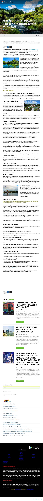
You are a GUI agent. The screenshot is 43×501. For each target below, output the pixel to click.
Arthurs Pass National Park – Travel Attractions (11, 419)
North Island (33, 49)
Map (38, 35)
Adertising (5, 462)
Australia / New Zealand (10, 29)
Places (33, 454)
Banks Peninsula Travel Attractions (9, 417)
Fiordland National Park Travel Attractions (10, 422)
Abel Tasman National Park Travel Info (10, 415)
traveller (19, 309)
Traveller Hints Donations (7, 391)
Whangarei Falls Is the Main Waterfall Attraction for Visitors (14, 433)
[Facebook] (8, 47)
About (9, 456)
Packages (21, 458)
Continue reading (19, 321)
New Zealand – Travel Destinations (26, 29)
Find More (11, 299)
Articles (33, 457)
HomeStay (21, 459)
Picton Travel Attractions (7, 413)
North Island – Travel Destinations (11, 30)
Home (9, 454)
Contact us (5, 463)
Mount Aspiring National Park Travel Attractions (12, 424)
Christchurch (14, 267)
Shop (21, 452)
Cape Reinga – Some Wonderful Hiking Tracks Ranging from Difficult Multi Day (17, 428)
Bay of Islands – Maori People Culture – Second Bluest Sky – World (15, 426)
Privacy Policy (5, 461)
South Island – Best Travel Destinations (10, 408)
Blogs (5, 35)
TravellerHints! (9, 2)
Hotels (21, 453)
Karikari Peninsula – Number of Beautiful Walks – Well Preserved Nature (16, 435)
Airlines (21, 456)
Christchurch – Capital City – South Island (10, 410)
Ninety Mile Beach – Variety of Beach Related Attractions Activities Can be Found (17, 431)
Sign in (9, 457)
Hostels (21, 455)
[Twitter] (10, 47)
